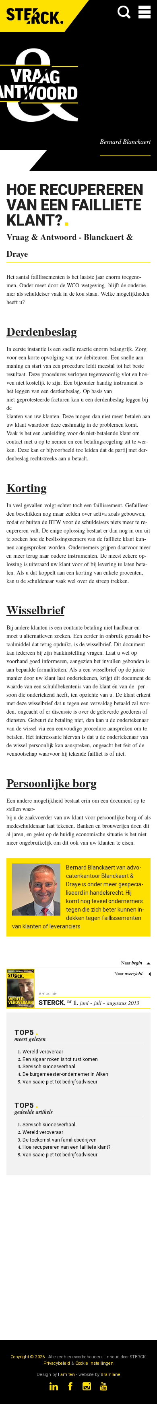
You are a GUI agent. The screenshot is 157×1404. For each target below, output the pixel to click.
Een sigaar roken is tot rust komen (60, 1059)
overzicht (134, 973)
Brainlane (110, 1374)
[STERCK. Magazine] (35, 16)
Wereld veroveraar (43, 1052)
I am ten (66, 1374)
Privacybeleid (56, 1363)
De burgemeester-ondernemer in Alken (65, 1074)
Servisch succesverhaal (49, 1066)
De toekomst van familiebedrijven (60, 1140)
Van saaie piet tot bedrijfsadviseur (60, 1082)
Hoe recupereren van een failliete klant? (66, 1147)
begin (137, 962)
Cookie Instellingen (94, 1363)
